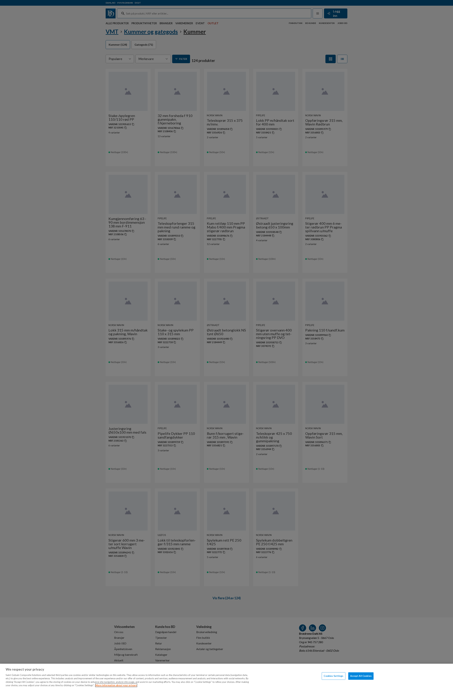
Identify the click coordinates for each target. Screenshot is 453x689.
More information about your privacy (116, 685)
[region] (226, 676)
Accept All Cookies (361, 675)
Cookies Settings (333, 675)
